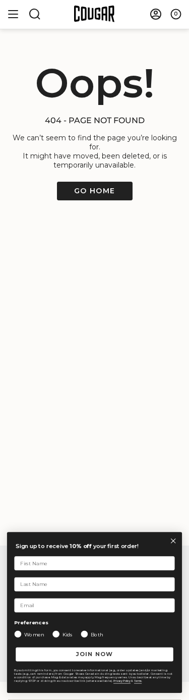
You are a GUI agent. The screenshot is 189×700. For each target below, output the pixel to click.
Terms (138, 680)
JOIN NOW (94, 654)
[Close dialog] (173, 540)
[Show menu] (13, 14)
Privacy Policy (122, 680)
